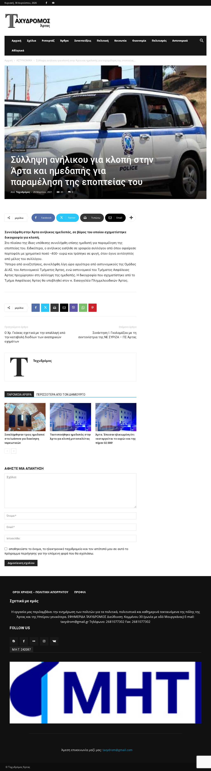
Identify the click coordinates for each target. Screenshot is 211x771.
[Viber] (73, 308)
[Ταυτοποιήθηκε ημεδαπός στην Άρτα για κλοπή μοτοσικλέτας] (70, 417)
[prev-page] (7, 451)
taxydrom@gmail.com (117, 750)
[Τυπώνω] (54, 308)
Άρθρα (64, 40)
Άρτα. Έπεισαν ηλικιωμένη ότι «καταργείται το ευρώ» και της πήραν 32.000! (115, 438)
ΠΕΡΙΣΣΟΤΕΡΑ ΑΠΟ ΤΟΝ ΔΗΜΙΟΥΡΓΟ (60, 394)
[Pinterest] (92, 308)
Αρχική (16, 40)
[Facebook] (46, 3)
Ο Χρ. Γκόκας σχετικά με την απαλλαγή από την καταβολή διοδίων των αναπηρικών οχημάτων (35, 337)
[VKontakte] (54, 641)
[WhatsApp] (83, 308)
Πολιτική (103, 40)
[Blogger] (14, 641)
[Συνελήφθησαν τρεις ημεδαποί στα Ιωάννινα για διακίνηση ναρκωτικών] (25, 417)
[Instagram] (44, 641)
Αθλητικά (18, 50)
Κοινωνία (120, 40)
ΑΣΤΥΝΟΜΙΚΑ (24, 60)
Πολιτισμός (159, 40)
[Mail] (53, 3)
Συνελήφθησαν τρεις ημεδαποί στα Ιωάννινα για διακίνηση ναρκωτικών (25, 438)
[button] (201, 41)
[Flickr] (34, 641)
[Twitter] (45, 308)
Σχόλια (31, 40)
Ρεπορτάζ (48, 40)
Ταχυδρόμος (23, 191)
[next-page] (13, 451)
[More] (131, 218)
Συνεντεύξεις (82, 40)
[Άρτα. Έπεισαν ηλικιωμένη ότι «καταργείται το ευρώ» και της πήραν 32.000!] (115, 417)
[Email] (64, 308)
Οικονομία (139, 40)
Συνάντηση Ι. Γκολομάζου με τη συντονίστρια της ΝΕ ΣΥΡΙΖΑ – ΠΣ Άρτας (107, 335)
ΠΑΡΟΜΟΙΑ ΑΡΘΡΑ (19, 394)
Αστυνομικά (180, 40)
